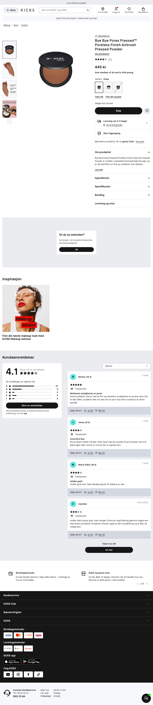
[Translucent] (108, 87)
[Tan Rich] (118, 87)
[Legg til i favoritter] (147, 110)
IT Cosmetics (102, 36)
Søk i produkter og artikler (54, 10)
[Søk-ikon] (87, 10)
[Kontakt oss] (146, 698)
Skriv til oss (19, 696)
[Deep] (99, 87)
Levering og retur (105, 203)
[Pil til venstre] (137, 584)
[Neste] (9, 121)
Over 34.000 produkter (76, 2)
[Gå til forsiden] (27, 10)
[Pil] (147, 584)
